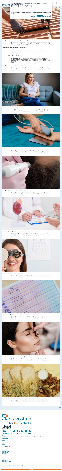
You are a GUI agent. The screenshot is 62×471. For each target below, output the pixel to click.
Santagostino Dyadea (5, 460)
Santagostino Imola (4, 453)
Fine (60, 407)
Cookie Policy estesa (22, 12)
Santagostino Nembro (5, 452)
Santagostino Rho (4, 455)
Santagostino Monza (5, 450)
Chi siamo (3, 435)
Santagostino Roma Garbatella (6, 459)
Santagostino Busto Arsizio (5, 451)
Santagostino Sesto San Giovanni (6, 461)
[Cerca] (57, 3)
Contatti (3, 440)
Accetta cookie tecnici (47, 16)
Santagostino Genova (5, 449)
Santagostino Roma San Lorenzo (6, 458)
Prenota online (31, 469)
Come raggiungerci (5, 438)
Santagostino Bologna (5, 454)
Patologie (3, 444)
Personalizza (33, 16)
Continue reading (14, 53)
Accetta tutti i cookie (40, 16)
